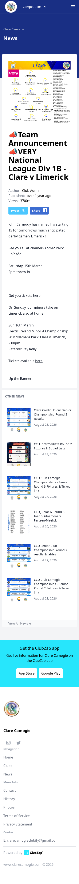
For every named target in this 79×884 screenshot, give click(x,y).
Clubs (7, 765)
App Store (27, 673)
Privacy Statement (17, 824)
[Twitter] (18, 743)
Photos (9, 807)
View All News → (20, 623)
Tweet (15, 211)
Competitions (32, 7)
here (37, 295)
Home (8, 757)
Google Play (50, 673)
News (7, 774)
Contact (9, 790)
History (9, 798)
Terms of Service (16, 815)
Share (36, 211)
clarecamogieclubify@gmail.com (33, 840)
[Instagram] (8, 743)
